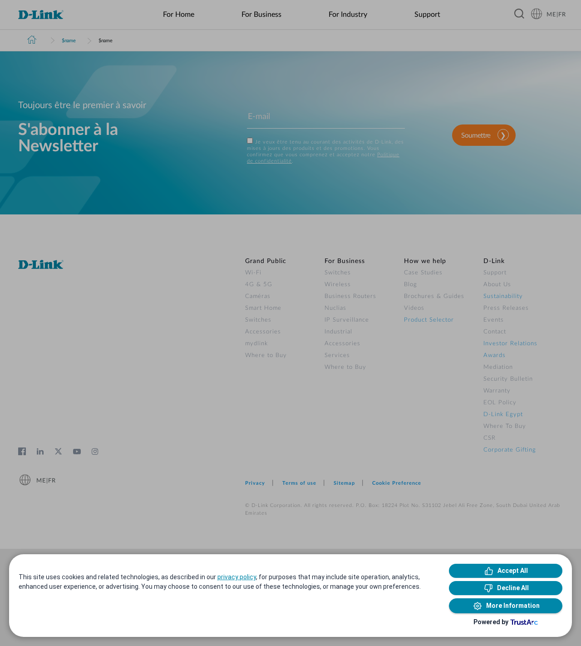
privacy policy (236, 577)
